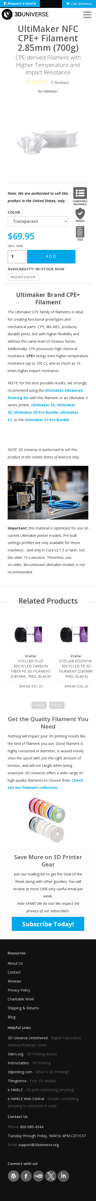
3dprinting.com (20, 1071)
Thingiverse (17, 1080)
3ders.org (15, 1054)
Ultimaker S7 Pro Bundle (47, 419)
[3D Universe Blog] (13, 1175)
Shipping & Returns (23, 1008)
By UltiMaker (48, 91)
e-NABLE (15, 1089)
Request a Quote (21, 3)
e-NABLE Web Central (26, 1098)
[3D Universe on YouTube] (38, 1175)
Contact (14, 972)
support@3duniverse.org (38, 1144)
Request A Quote (23, 277)
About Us (15, 963)
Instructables (18, 1062)
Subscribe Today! (48, 924)
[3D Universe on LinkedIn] (63, 1175)
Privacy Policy (19, 990)
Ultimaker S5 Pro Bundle (36, 412)
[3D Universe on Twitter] (51, 1175)
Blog (11, 1016)
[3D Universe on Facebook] (26, 1175)
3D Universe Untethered (28, 1037)
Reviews (14, 981)
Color (14, 212)
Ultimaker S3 (43, 404)
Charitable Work (21, 999)
